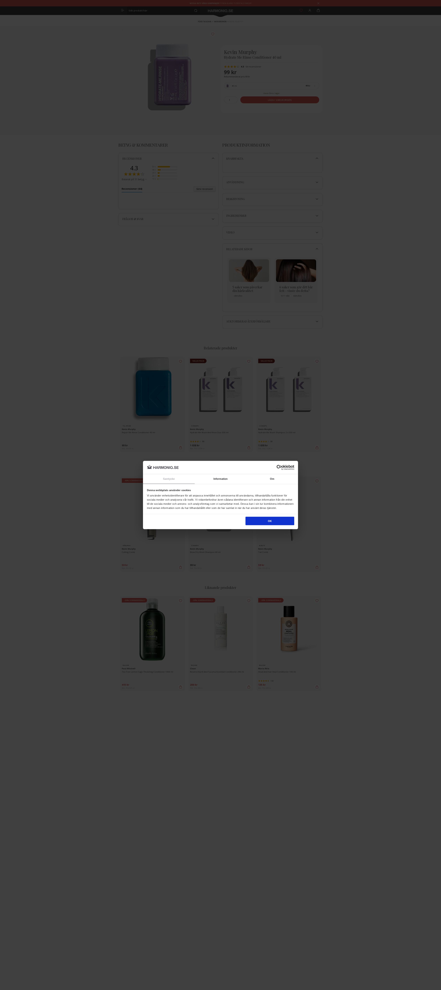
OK (270, 520)
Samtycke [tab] (169, 478)
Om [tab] (272, 478)
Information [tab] (220, 478)
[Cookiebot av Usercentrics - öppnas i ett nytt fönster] (279, 467)
